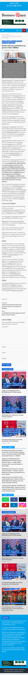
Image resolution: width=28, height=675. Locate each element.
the (8, 84)
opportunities (6, 190)
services (9, 80)
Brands (3, 41)
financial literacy (20, 186)
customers (12, 261)
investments (21, 134)
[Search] (20, 30)
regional (9, 105)
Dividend (4, 280)
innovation (16, 153)
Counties (22, 409)
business (9, 195)
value (8, 146)
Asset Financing (6, 408)
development (16, 155)
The (3, 94)
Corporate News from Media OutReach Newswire (13, 603)
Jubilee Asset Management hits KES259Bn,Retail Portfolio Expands (14, 380)
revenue (4, 108)
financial (21, 101)
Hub (4, 385)
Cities (18, 409)
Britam (16, 80)
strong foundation (13, 254)
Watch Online (24, 30)
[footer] (14, 22)
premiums (15, 114)
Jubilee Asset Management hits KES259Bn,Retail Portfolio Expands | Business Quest (12, 460)
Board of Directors (9, 283)
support (18, 106)
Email (4, 352)
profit (8, 82)
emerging (19, 188)
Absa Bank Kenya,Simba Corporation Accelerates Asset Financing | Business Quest (13, 452)
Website (4, 358)
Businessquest (8, 671)
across (22, 167)
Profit (3, 232)
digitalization (7, 188)
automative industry (19, 429)
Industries (8, 385)
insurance (19, 105)
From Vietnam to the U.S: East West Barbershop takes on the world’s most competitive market (14, 596)
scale (6, 170)
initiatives (13, 178)
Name (4, 347)
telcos (22, 169)
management (21, 212)
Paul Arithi (6, 50)
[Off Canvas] (3, 30)
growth (20, 97)
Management (17, 96)
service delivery (6, 157)
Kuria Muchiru (21, 161)
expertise (23, 191)
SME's (4, 411)
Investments (5, 42)
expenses (4, 181)
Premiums (5, 96)
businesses (5, 106)
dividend (14, 285)
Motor (11, 434)
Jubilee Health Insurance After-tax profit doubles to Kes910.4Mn (12, 464)
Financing (5, 432)
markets (18, 174)
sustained (5, 210)
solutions (4, 155)
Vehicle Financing (10, 411)
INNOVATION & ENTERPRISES (17, 385)
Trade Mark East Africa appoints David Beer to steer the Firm (13, 313)
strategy (4, 105)
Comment (5, 327)
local (8, 290)
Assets (4, 383)
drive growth (15, 148)
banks (17, 169)
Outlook (4, 241)
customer (20, 142)
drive (3, 170)
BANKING (17, 408)
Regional (4, 221)
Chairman (13, 161)
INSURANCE (19, 41)
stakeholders (12, 272)
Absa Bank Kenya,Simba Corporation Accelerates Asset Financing (12, 440)
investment (12, 117)
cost (3, 251)
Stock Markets (12, 42)
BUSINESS (8, 41)
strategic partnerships (14, 167)
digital (11, 153)
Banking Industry (7, 409)
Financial (4, 80)
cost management (6, 178)
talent (13, 191)
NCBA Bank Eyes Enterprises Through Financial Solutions (14, 404)
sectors (8, 169)
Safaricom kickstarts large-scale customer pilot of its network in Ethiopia (12, 305)
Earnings (14, 383)
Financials (14, 41)
